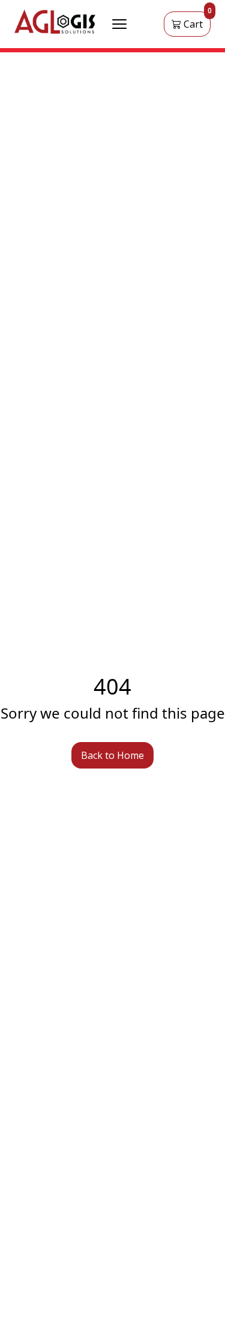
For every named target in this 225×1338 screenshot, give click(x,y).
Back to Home (112, 755)
